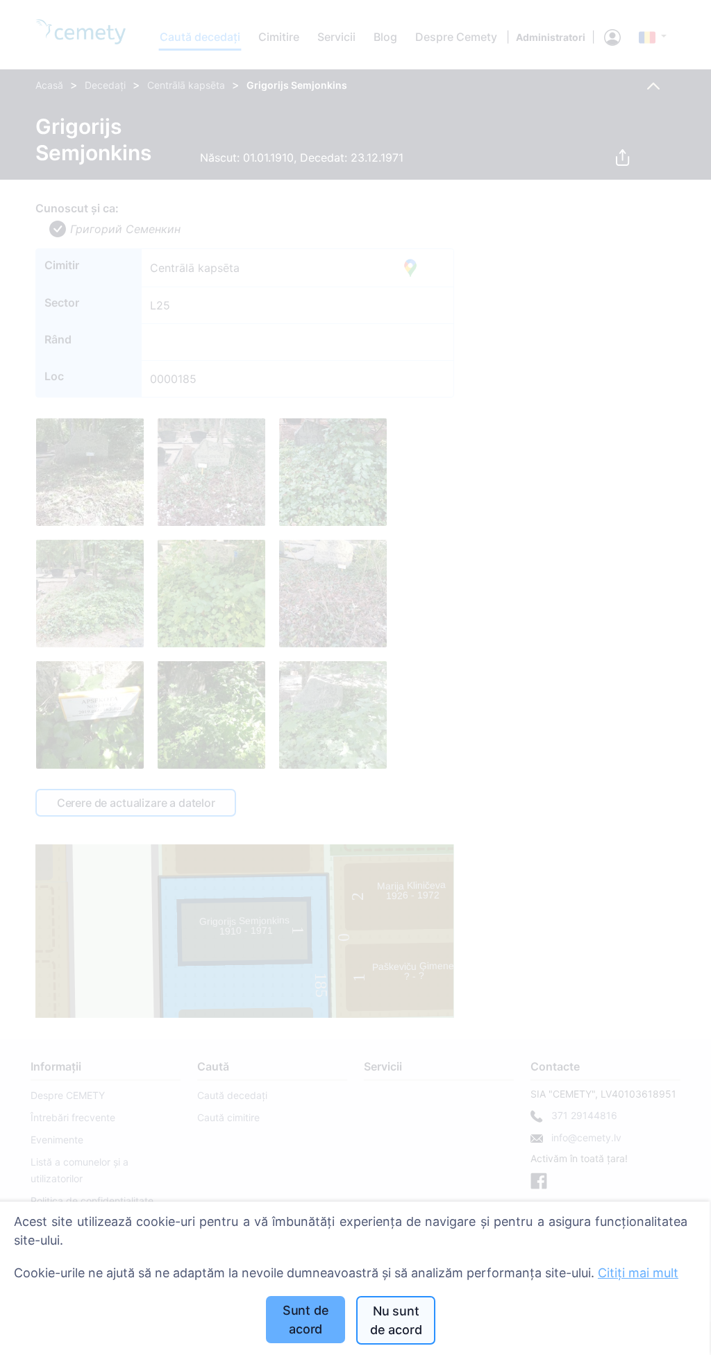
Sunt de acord (306, 1319)
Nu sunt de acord (396, 1320)
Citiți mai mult (638, 1272)
